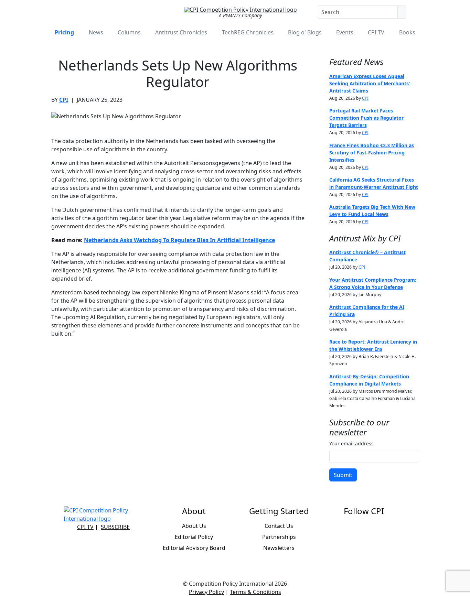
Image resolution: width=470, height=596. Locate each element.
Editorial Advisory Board (194, 548)
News (96, 32)
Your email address (351, 443)
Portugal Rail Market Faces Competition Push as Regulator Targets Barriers (366, 117)
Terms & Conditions (255, 592)
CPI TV (376, 32)
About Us (194, 526)
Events (344, 32)
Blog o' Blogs (305, 32)
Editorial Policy (194, 537)
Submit (343, 475)
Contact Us (279, 526)
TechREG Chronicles (248, 32)
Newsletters (279, 548)
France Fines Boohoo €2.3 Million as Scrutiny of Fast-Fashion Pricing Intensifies (371, 152)
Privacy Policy (206, 592)
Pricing (64, 32)
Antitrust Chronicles (181, 32)
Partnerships (279, 537)
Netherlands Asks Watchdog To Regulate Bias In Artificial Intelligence (179, 240)
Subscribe (115, 527)
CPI (63, 100)
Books (407, 32)
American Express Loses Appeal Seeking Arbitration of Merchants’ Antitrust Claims (369, 83)
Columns (129, 32)
